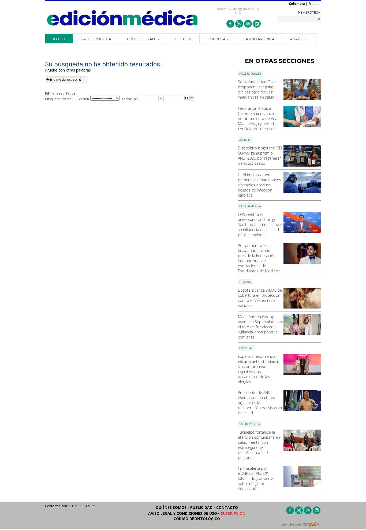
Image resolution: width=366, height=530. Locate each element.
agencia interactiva (292, 524)
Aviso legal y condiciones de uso (182, 513)
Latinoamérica (259, 39)
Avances (299, 39)
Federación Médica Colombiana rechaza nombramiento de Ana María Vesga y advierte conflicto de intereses (257, 118)
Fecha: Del (130, 99)
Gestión (183, 39)
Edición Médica (122, 18)
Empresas (217, 39)
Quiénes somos (171, 507)
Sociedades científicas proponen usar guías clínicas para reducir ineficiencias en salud (257, 89)
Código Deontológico (197, 518)
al (160, 99)
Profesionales (143, 39)
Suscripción (233, 513)
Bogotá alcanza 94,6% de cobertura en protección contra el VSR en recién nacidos (260, 298)
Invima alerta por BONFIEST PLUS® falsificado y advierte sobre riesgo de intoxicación (255, 478)
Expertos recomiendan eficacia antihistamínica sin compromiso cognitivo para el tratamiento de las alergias (258, 369)
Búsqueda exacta (58, 99)
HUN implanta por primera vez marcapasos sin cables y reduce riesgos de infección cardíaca (259, 185)
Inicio (59, 39)
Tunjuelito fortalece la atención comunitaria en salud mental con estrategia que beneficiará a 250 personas (259, 445)
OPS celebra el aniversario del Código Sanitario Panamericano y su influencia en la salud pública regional (260, 224)
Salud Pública (96, 39)
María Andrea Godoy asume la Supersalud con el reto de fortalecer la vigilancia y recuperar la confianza (260, 327)
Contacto (227, 507)
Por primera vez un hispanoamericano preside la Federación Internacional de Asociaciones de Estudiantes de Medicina (259, 258)
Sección (83, 99)
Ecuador (314, 3)
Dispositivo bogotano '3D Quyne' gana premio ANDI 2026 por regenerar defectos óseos (260, 155)
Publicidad (201, 507)
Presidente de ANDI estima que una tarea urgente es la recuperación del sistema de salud (260, 402)
